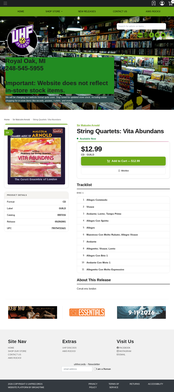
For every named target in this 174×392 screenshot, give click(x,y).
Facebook (124, 348)
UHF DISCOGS (69, 348)
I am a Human (103, 369)
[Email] (163, 35)
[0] (171, 4)
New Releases (87, 11)
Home (7, 119)
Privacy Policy (93, 386)
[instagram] (157, 35)
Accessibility (155, 384)
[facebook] (151, 35)
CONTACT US (120, 11)
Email (122, 354)
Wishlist (125, 171)
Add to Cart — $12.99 (126, 161)
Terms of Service (114, 386)
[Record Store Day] (146, 35)
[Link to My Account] (162, 4)
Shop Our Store (17, 351)
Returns (135, 384)
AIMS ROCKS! (153, 11)
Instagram (125, 351)
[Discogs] (140, 35)
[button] (54, 11)
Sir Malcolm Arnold (21, 119)
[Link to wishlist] (153, 4)
